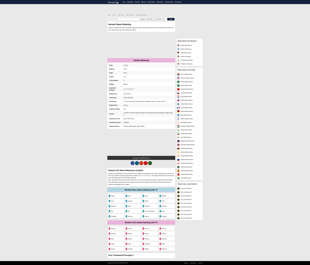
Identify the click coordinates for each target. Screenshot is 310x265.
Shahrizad (164, 238)
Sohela (112, 244)
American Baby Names (187, 78)
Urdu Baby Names (185, 178)
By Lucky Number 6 (186, 207)
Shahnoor (164, 249)
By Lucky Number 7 (186, 210)
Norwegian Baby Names (187, 144)
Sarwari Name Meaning (141, 15)
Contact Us (200, 263)
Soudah (163, 233)
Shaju (112, 238)
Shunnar (147, 216)
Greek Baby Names (185, 115)
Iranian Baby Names (186, 133)
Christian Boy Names (186, 60)
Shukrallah (113, 216)
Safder (129, 206)
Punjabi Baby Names (186, 156)
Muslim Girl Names (130, 15)
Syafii (162, 201)
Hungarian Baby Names (187, 126)
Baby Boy (137, 2)
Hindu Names (160, 2)
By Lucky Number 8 (186, 214)
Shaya (112, 201)
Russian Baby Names (186, 159)
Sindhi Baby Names (186, 167)
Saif (129, 211)
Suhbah (130, 228)
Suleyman (147, 206)
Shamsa (163, 228)
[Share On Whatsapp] (150, 163)
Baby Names (130, 2)
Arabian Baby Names (186, 81)
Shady (129, 244)
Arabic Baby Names (186, 85)
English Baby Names (186, 100)
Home (124, 2)
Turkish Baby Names (186, 174)
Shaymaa (113, 233)
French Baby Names (186, 107)
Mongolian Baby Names (187, 141)
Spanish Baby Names (186, 170)
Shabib (146, 201)
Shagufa (130, 238)
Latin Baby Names (185, 137)
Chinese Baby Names (186, 89)
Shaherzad (147, 244)
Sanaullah (164, 216)
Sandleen (130, 249)
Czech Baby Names (186, 93)
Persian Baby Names (186, 152)
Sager (163, 211)
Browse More (178, 2)
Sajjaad (112, 196)
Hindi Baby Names (185, 122)
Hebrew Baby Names (186, 118)
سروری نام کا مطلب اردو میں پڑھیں (141, 158)
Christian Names (169, 2)
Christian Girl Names (186, 64)
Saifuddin (163, 196)
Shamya (147, 228)
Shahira (147, 233)
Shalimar (147, 238)
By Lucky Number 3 (186, 196)
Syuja (146, 196)
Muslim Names (151, 2)
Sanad (163, 244)
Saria (112, 211)
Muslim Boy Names (186, 45)
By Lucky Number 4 (186, 199)
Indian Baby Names (186, 130)
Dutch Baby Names (186, 96)
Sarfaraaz (164, 206)
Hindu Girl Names (185, 56)
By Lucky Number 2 (186, 192)
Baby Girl (143, 2)
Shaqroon (130, 216)
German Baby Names (186, 111)
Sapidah (147, 249)
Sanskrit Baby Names (186, 163)
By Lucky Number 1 (186, 188)
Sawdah (113, 249)
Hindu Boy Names (185, 52)
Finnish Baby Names (186, 104)
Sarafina (130, 233)
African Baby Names (186, 74)
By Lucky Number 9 (186, 218)
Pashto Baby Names (186, 148)
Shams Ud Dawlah (149, 211)
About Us (186, 263)
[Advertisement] (155, 8)
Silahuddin (113, 206)
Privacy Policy (193, 263)
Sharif (129, 196)
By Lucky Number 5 (186, 203)
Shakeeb (130, 201)
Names (114, 15)
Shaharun (113, 228)
